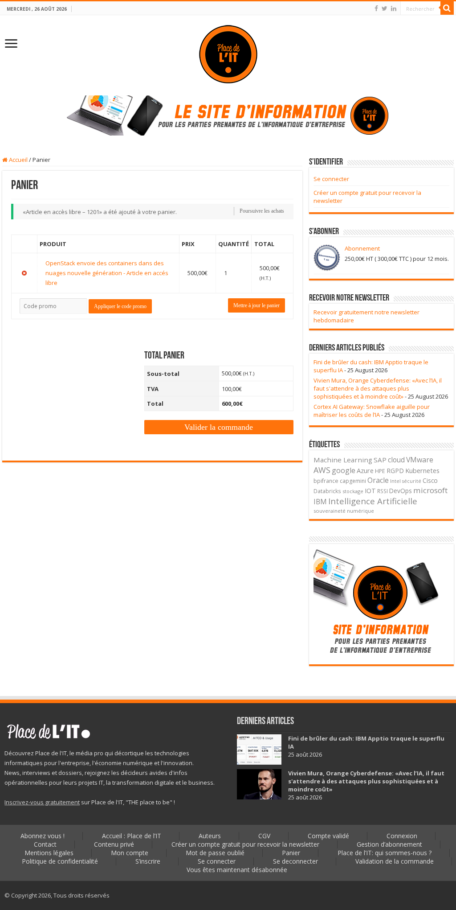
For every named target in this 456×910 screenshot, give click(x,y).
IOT (370, 490)
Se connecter (331, 179)
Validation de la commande (394, 861)
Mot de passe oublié (215, 852)
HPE (380, 471)
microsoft (430, 490)
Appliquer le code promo (120, 306)
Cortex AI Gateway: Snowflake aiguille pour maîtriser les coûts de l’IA (372, 411)
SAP (380, 459)
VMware (419, 460)
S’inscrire (147, 861)
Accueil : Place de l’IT (131, 836)
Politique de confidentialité (60, 861)
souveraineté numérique (344, 510)
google (343, 470)
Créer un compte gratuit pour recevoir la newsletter (245, 844)
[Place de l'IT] (228, 53)
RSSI (382, 490)
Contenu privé (114, 844)
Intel (395, 481)
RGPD (395, 470)
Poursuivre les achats (262, 211)
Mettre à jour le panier (256, 305)
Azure (365, 470)
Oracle (378, 480)
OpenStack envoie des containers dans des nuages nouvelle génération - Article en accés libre (106, 273)
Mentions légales (48, 852)
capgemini (353, 481)
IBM (320, 501)
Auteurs (210, 836)
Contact (45, 844)
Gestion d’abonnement (389, 844)
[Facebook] (376, 8)
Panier (291, 852)
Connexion (402, 836)
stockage (352, 491)
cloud (396, 460)
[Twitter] (384, 8)
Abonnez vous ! (42, 836)
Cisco (430, 480)
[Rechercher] (447, 8)
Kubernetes (422, 470)
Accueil (18, 160)
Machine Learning (343, 459)
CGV (264, 836)
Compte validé (328, 836)
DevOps (400, 490)
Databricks (327, 490)
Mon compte (129, 852)
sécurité (411, 481)
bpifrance (326, 481)
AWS (322, 470)
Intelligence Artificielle (372, 500)
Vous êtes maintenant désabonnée (237, 869)
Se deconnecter (295, 861)
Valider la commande (218, 427)
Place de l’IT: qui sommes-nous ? (385, 852)
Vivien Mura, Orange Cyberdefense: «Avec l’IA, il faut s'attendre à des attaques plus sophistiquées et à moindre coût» (378, 388)
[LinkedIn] (393, 8)
